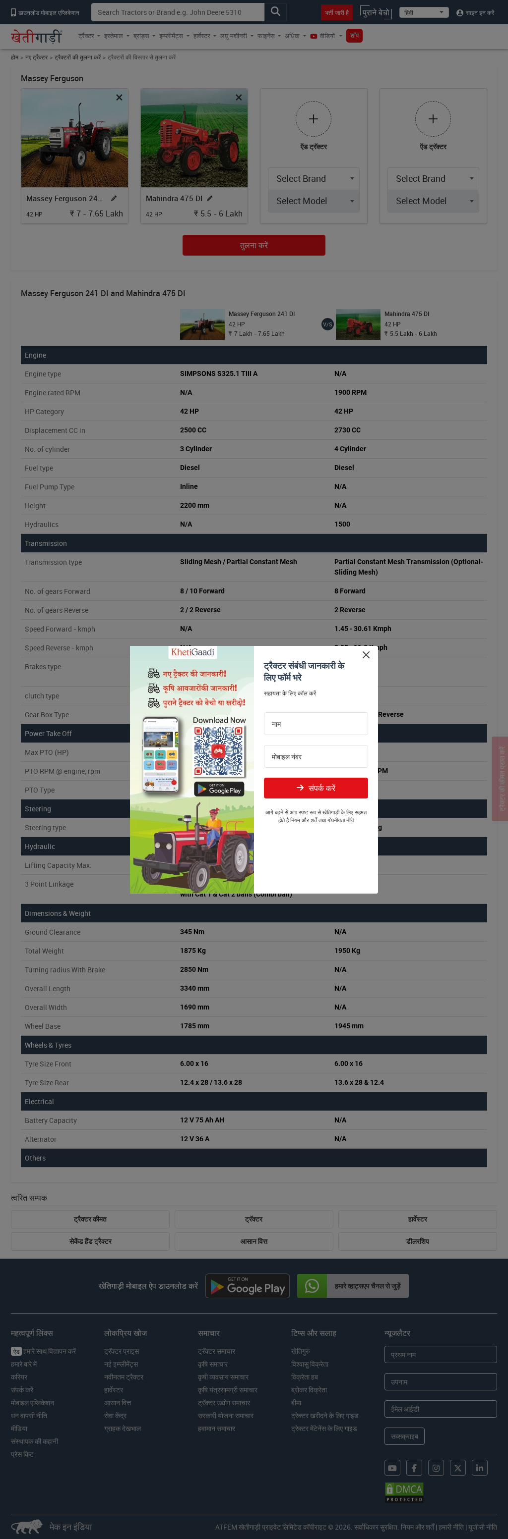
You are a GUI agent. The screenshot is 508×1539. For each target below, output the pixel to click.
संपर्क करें (322, 788)
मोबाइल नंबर (287, 756)
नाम (276, 724)
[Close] (366, 655)
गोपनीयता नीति (340, 820)
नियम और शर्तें (303, 820)
